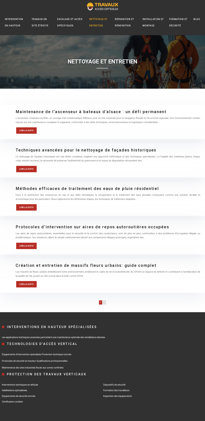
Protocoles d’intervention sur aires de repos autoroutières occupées (92, 227)
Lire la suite (26, 130)
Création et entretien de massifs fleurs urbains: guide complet (86, 265)
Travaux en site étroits (40, 22)
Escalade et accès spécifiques (69, 22)
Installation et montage (153, 22)
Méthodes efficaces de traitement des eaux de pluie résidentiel (87, 188)
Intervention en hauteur (14, 22)
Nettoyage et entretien (98, 22)
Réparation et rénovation (124, 22)
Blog (196, 19)
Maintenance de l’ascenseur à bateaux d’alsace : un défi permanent (91, 111)
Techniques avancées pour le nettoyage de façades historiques (86, 150)
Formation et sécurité (178, 22)
